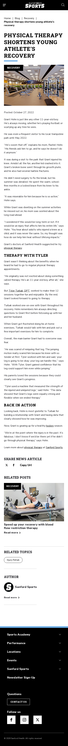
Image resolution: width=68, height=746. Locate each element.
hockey (50, 425)
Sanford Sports (54, 447)
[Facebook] (11, 720)
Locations (14, 652)
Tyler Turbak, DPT (19, 290)
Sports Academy (18, 634)
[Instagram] (24, 720)
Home (7, 18)
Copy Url (26, 465)
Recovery (29, 18)
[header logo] (34, 5)
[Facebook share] (13, 465)
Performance (16, 643)
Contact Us (18, 701)
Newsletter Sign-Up (21, 677)
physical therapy (13, 248)
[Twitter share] (6, 465)
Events (11, 660)
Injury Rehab (13, 559)
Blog (17, 18)
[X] (37, 720)
